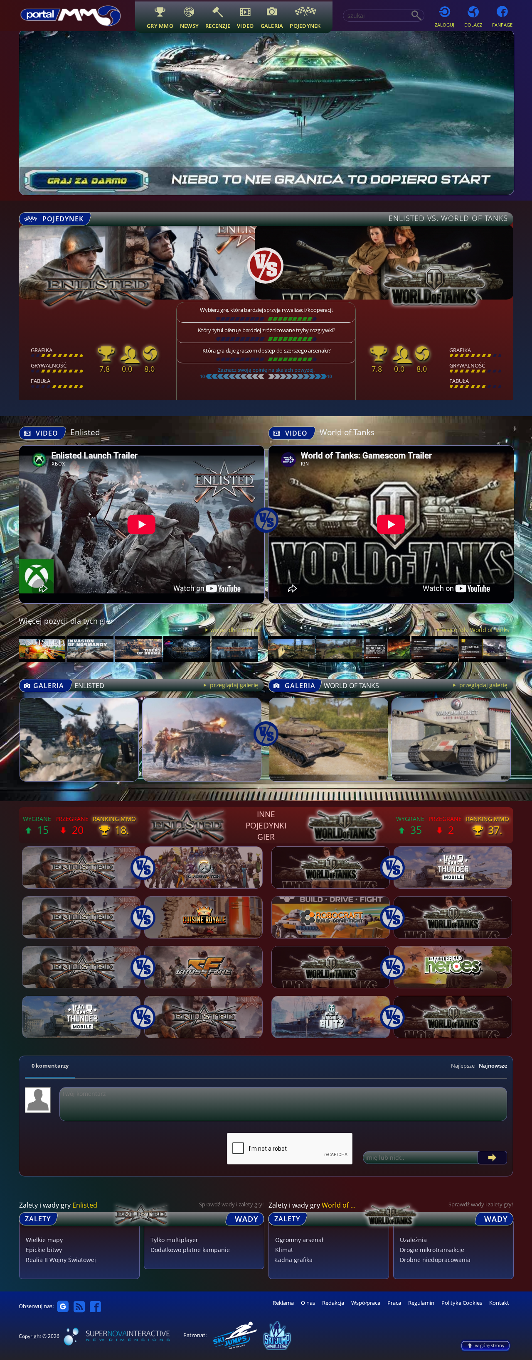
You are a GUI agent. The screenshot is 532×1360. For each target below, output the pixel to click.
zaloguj (444, 25)
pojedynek (305, 25)
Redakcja (333, 1302)
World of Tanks (347, 432)
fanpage (502, 25)
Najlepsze (463, 1065)
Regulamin (421, 1302)
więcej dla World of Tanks (475, 630)
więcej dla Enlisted (235, 630)
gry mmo (160, 25)
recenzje (217, 25)
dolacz (473, 25)
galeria (272, 25)
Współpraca (365, 1302)
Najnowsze (493, 1065)
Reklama (283, 1302)
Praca (394, 1302)
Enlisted (85, 432)
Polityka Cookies (461, 1302)
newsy (189, 25)
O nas (308, 1302)
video (245, 25)
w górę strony (490, 1345)
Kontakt (499, 1302)
